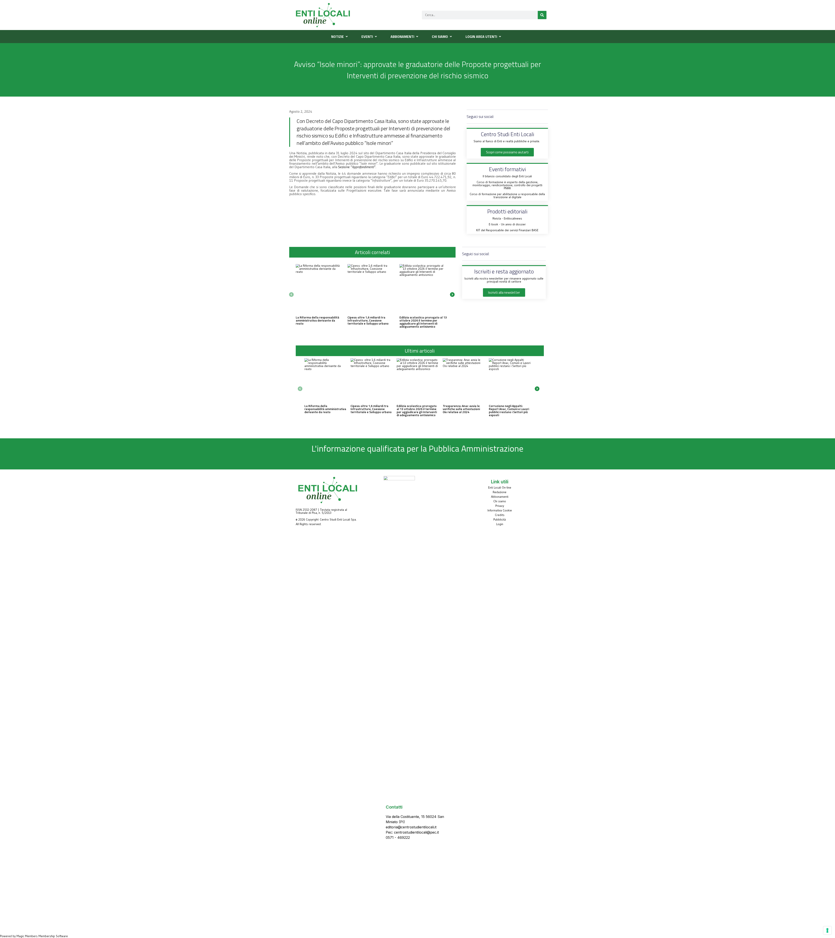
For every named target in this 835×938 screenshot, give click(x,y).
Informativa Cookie (500, 510)
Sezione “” (357, 167)
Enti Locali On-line (499, 487)
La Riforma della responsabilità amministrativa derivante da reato (317, 320)
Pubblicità (499, 519)
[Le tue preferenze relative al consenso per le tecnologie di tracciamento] (827, 930)
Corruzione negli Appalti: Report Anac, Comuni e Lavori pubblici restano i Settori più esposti (509, 410)
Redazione (499, 492)
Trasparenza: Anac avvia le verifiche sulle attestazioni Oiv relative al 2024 (461, 409)
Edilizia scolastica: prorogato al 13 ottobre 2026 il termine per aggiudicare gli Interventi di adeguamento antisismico (423, 322)
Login (499, 524)
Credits (499, 515)
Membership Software (53, 936)
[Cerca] (542, 15)
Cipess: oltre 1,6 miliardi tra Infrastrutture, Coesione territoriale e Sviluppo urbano (368, 320)
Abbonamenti (499, 497)
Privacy (499, 506)
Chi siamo (499, 501)
